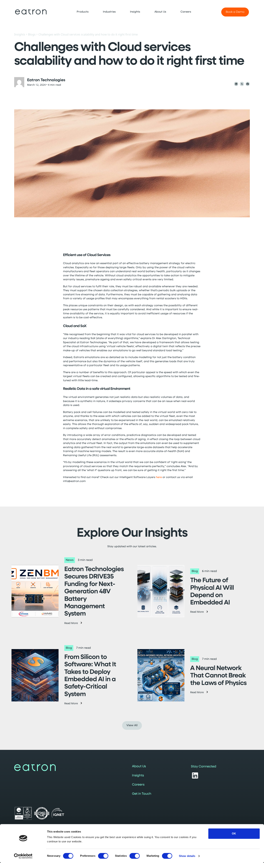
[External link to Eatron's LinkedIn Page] (195, 775)
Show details (187, 855)
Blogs (32, 34)
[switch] (103, 856)
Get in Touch (141, 794)
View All (132, 725)
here (159, 477)
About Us (139, 766)
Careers (138, 784)
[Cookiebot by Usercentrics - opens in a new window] (23, 856)
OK (234, 833)
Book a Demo (235, 12)
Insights (19, 34)
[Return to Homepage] (31, 12)
